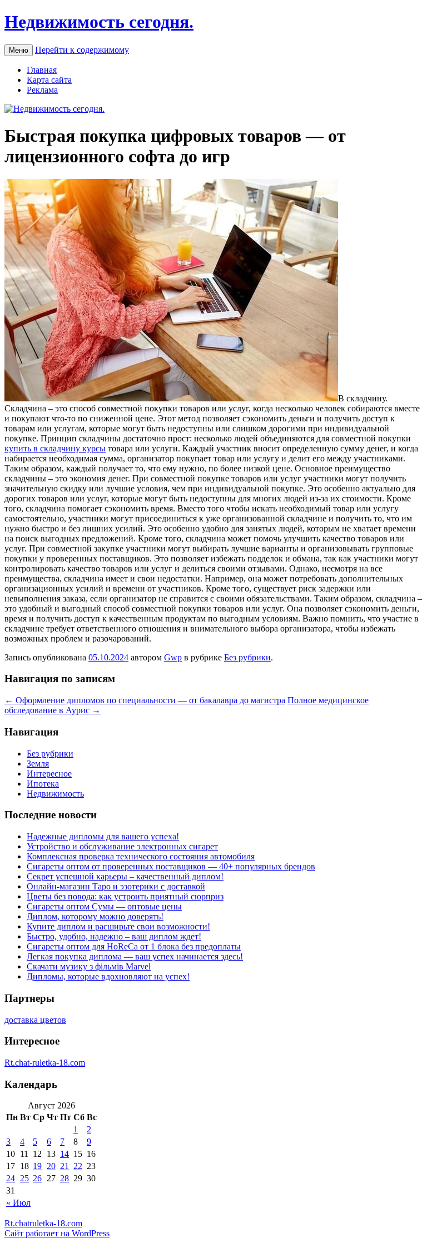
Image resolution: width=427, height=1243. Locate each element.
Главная (42, 69)
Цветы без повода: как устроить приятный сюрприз (125, 896)
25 (24, 1178)
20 (51, 1166)
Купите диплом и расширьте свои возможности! (118, 926)
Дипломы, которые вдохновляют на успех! (108, 976)
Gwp (173, 657)
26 (37, 1178)
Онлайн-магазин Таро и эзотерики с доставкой (116, 886)
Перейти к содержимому (82, 49)
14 (64, 1154)
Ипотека (43, 783)
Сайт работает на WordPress (57, 1233)
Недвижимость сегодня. (98, 22)
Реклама (42, 90)
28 (64, 1178)
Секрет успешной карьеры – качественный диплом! (125, 876)
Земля (38, 763)
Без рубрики (247, 657)
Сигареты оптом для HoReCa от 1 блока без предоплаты (134, 946)
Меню (18, 50)
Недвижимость (55, 793)
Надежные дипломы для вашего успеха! (103, 836)
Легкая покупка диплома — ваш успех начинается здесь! (135, 956)
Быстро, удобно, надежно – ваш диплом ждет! (114, 936)
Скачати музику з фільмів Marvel (89, 966)
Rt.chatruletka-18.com (43, 1223)
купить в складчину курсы (55, 448)
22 (77, 1166)
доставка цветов (35, 1020)
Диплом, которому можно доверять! (95, 916)
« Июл (18, 1202)
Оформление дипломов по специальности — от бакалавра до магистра (144, 700)
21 (64, 1166)
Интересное (49, 773)
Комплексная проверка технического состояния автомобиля (141, 856)
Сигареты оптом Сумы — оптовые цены (104, 906)
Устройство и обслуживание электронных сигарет (122, 846)
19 (37, 1166)
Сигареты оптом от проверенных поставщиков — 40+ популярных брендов (171, 866)
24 (10, 1178)
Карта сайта (49, 79)
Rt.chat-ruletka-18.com (44, 1062)
